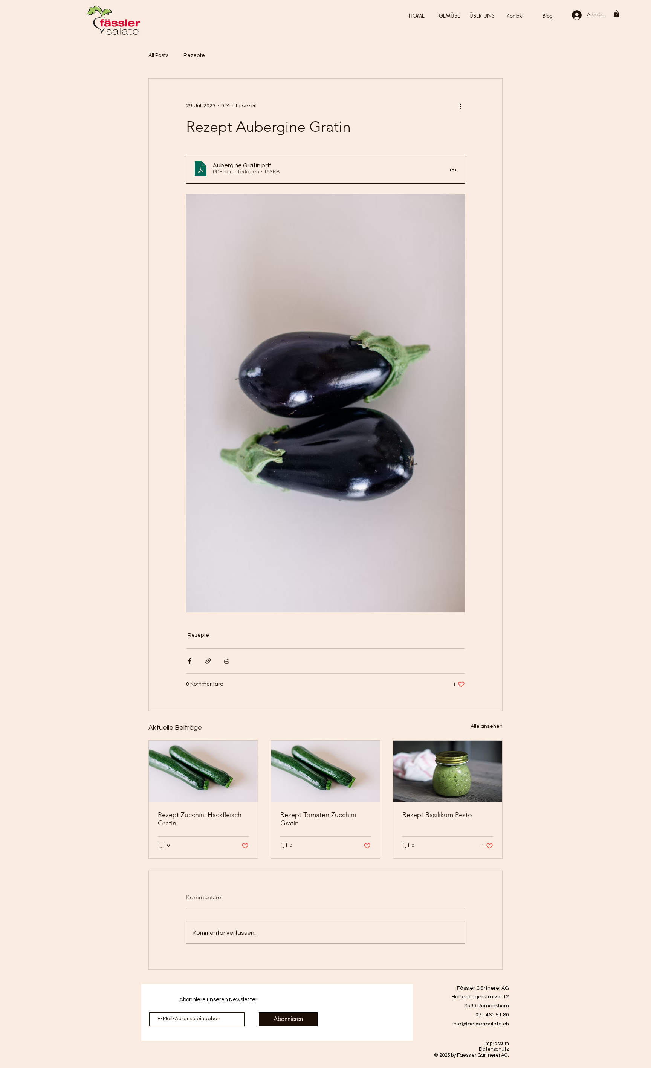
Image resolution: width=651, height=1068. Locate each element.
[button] (616, 13)
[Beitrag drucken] (226, 661)
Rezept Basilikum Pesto (437, 815)
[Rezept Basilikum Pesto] (447, 771)
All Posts (158, 55)
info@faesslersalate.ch (480, 1024)
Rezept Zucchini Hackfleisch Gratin (199, 819)
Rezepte (194, 55)
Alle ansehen (487, 726)
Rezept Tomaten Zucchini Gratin (318, 819)
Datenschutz (494, 1049)
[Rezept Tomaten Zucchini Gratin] (325, 771)
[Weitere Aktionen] (460, 105)
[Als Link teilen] (208, 661)
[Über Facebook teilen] (189, 661)
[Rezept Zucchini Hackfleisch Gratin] (203, 771)
